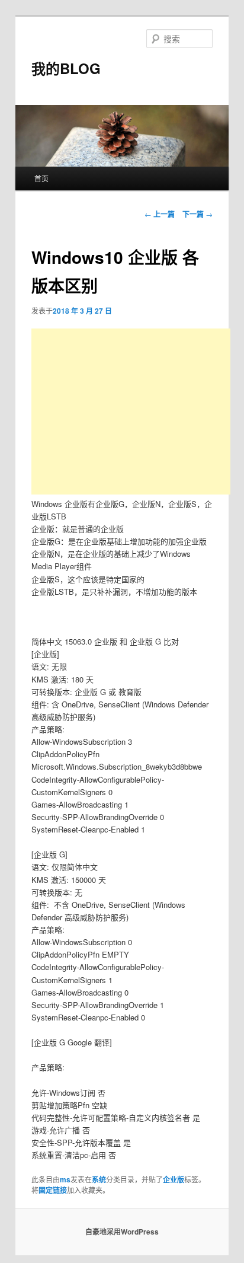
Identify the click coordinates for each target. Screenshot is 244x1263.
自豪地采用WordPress (122, 1231)
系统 (99, 1179)
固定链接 (52, 1190)
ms (65, 1179)
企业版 (173, 1179)
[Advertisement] (130, 411)
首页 (41, 178)
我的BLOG (66, 68)
